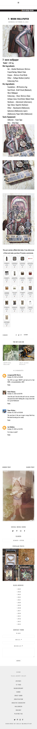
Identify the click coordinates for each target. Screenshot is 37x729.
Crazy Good (18, 695)
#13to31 (18, 681)
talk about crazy (18, 676)
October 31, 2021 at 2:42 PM (15, 429)
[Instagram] (20, 531)
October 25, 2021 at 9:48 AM (15, 377)
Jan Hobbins (11, 427)
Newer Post (7, 467)
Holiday (18, 710)
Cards (18, 692)
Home (18, 672)
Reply (9, 385)
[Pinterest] (16, 531)
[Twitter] (13, 531)
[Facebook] (24, 531)
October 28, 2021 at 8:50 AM (15, 412)
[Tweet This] (18, 335)
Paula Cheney (11, 392)
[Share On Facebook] (16, 335)
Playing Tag (18, 714)
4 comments (5, 335)
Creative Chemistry (18, 703)
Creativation (18, 699)
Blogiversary (18, 688)
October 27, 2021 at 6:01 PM (15, 393)
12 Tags (18, 684)
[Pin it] (21, 335)
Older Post (30, 467)
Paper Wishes (11, 410)
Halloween (18, 706)
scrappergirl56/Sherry (14, 375)
